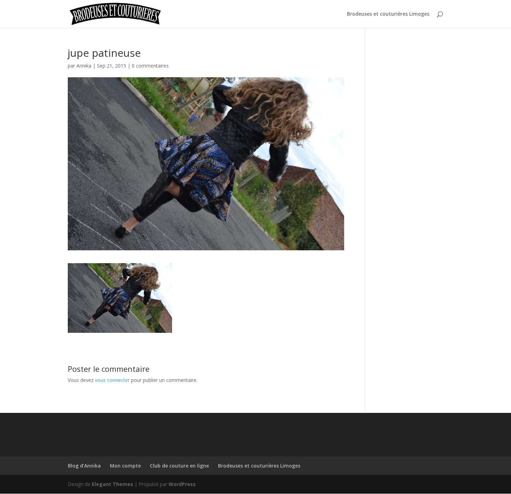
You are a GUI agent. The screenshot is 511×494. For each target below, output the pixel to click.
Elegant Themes (112, 484)
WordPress (182, 484)
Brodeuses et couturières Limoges (388, 14)
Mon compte (125, 465)
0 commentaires (150, 65)
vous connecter (112, 380)
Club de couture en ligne (179, 465)
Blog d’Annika (84, 465)
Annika (83, 65)
